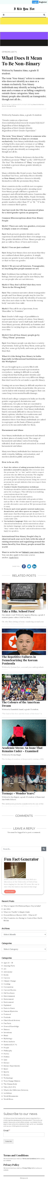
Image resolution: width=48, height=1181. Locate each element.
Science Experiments (12, 1066)
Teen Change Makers (12, 1081)
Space (6, 1069)
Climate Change (10, 981)
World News (8, 1099)
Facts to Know (9, 1008)
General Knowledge (11, 1026)
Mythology (8, 1038)
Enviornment (9, 999)
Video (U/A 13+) (10, 1087)
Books (6, 975)
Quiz (5, 1060)
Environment (9, 1002)
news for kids (37, 104)
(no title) (7, 909)
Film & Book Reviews (12, 1020)
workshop (8, 1093)
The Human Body (10, 1084)
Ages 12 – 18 (8, 963)
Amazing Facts (9, 966)
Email (6, 1130)
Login (35, 2)
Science (6, 1063)
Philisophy (8, 1051)
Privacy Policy (26, 1168)
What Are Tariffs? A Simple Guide (17, 912)
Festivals (7, 1017)
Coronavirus (8, 987)
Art (5, 969)
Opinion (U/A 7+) (9, 52)
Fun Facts (7, 1023)
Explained (7, 1005)
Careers (7, 978)
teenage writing (11, 106)
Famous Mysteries (11, 1011)
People (6, 1048)
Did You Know (9, 993)
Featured (7, 1014)
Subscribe (8, 1141)
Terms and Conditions (29, 1158)
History (7, 1029)
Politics (6, 1057)
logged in (21, 832)
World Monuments (11, 1096)
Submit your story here (33, 552)
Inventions (8, 1032)
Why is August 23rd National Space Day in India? (22, 906)
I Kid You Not (24, 9)
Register (43, 2)
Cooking (7, 984)
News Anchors (9, 1042)
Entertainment (9, 996)
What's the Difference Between (16, 1090)
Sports (6, 1072)
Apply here (14, 557)
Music (6, 1035)
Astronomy (8, 972)
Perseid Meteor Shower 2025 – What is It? (20, 915)
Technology (8, 1078)
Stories (6, 1075)
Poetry (6, 1054)
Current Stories (10, 990)
